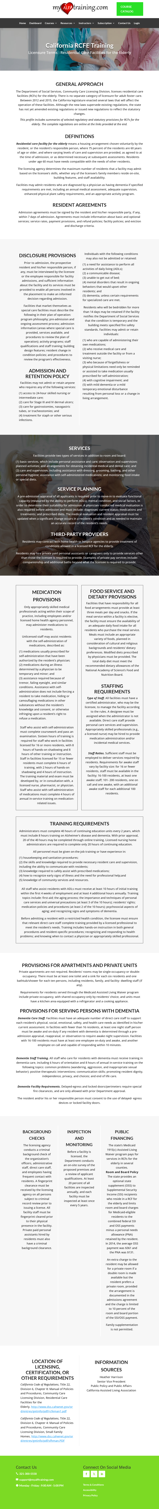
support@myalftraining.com (36, 1479)
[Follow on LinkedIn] (102, 1474)
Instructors (85, 23)
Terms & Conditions (93, 1484)
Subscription (105, 23)
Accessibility (89, 1490)
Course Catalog (127, 9)
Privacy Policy (90, 1495)
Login (137, 23)
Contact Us (124, 23)
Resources (66, 23)
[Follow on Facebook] (86, 1474)
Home (22, 23)
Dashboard (35, 23)
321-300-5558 (28, 1473)
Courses (49, 23)
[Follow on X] (94, 1474)
